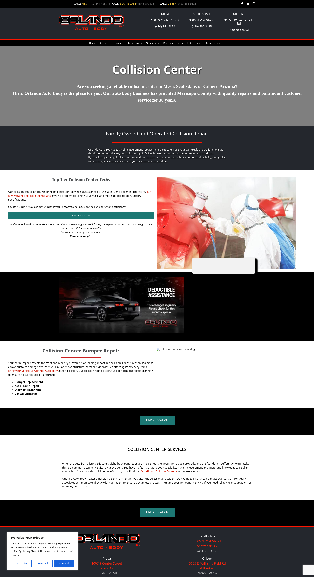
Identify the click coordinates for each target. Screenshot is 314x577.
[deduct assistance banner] (121, 278)
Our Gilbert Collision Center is (159, 471)
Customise (21, 563)
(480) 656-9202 (187, 3)
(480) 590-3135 (145, 3)
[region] (42, 551)
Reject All (43, 563)
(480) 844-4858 (98, 3)
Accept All (64, 563)
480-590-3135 (207, 551)
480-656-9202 (207, 573)
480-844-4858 (107, 573)
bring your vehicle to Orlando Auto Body (33, 371)
